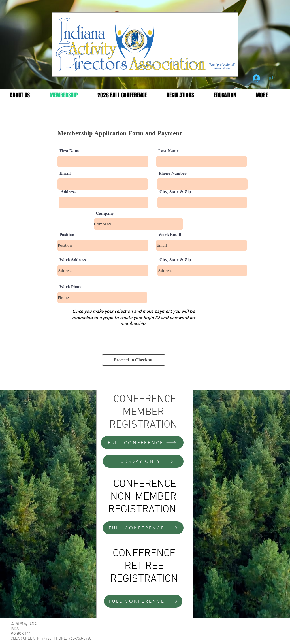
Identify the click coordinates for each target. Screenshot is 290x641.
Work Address (72, 260)
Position (66, 235)
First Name (69, 151)
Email (65, 173)
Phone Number (173, 173)
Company (105, 213)
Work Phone (70, 287)
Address (68, 192)
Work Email (169, 235)
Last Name (168, 151)
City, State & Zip (175, 192)
